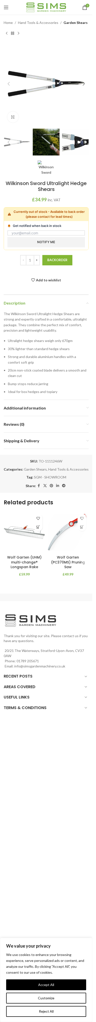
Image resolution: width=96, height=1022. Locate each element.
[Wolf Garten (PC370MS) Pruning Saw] (68, 532)
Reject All (46, 1011)
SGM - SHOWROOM (50, 477)
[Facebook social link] (39, 485)
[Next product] (18, 33)
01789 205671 (27, 661)
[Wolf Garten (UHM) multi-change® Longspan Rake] (24, 532)
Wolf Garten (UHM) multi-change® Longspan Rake (24, 562)
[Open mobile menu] (6, 7)
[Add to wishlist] (38, 518)
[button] (9, 84)
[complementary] (46, 980)
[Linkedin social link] (58, 485)
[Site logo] (46, 7)
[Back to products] (13, 33)
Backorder (57, 260)
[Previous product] (7, 33)
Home (8, 22)
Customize (46, 998)
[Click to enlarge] (12, 117)
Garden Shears (76, 22)
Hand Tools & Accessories (38, 22)
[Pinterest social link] (51, 485)
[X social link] (45, 485)
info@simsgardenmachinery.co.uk (39, 666)
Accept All (46, 985)
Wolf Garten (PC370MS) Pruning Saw (68, 562)
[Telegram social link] (64, 485)
